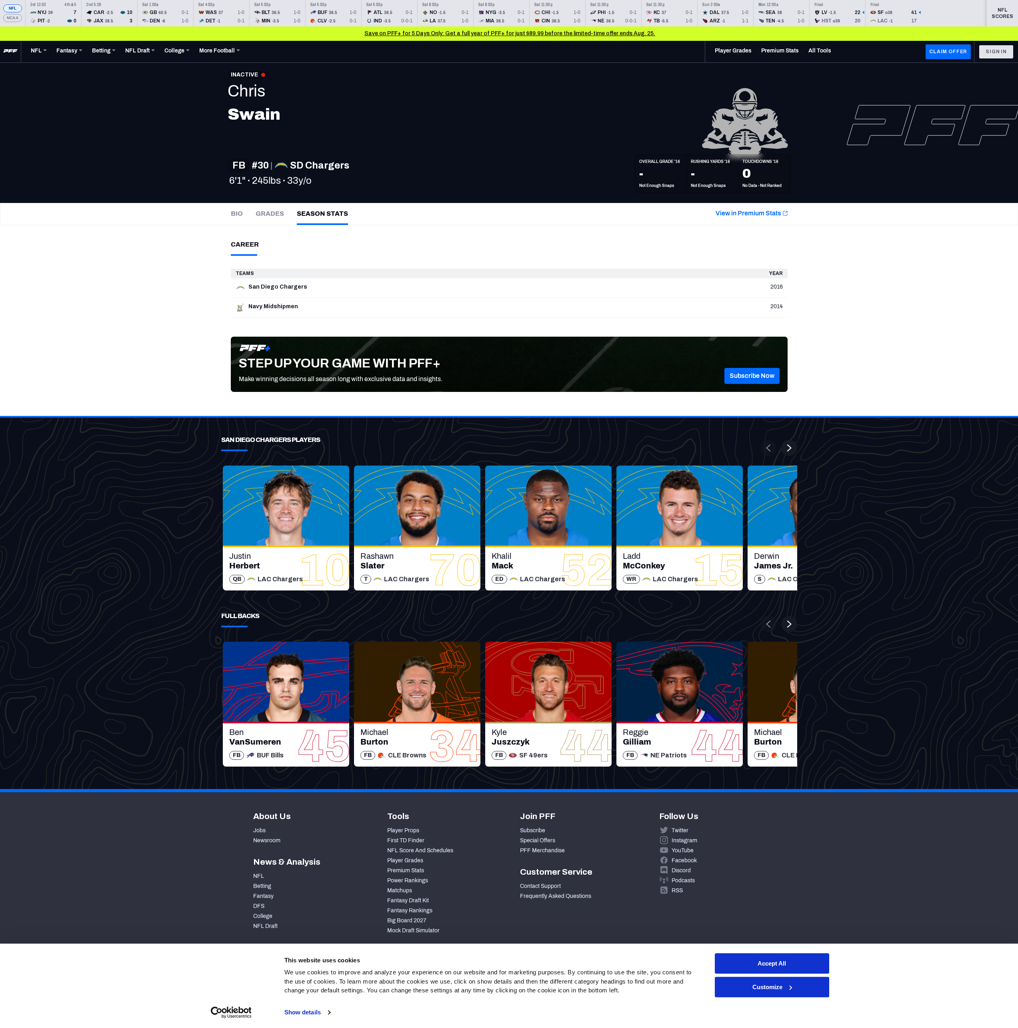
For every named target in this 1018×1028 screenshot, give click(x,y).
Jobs (259, 830)
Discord (681, 870)
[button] (752, 375)
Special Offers (537, 840)
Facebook (684, 860)
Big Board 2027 (406, 921)
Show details (302, 1012)
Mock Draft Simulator (413, 931)
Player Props (403, 830)
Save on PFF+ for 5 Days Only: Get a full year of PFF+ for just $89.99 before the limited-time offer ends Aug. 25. (509, 33)
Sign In (996, 51)
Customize (767, 987)
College (262, 916)
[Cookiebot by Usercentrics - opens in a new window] (231, 1012)
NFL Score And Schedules (420, 850)
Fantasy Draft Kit (408, 900)
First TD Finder (405, 840)
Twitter (680, 830)
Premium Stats (405, 870)
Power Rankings (407, 880)
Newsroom (266, 840)
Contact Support (540, 886)
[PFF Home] (10, 52)
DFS (258, 906)
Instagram (684, 840)
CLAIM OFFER (948, 51)
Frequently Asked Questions (555, 896)
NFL (13, 8)
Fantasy (263, 896)
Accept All (772, 963)
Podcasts (683, 880)
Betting (262, 886)
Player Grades (405, 860)
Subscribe (532, 830)
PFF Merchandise (542, 850)
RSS (677, 890)
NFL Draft (265, 926)
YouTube (683, 850)
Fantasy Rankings (409, 911)
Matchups (399, 890)
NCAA (12, 18)
